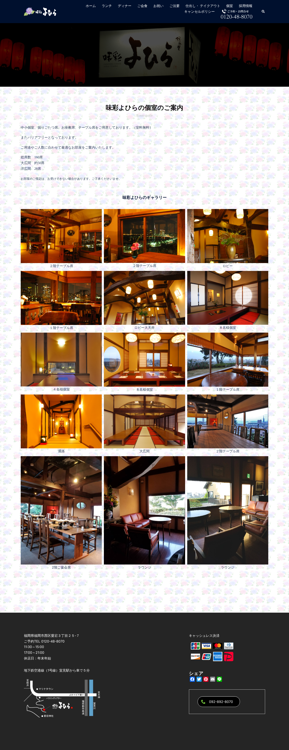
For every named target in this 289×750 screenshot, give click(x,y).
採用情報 (245, 6)
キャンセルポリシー (199, 11)
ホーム (91, 6)
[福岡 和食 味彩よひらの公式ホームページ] (40, 11)
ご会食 (142, 6)
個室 (229, 6)
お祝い (158, 6)
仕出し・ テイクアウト (203, 6)
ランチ (107, 6)
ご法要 (174, 6)
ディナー (124, 6)
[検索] (263, 11)
